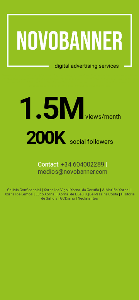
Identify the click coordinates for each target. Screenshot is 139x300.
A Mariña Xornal (116, 190)
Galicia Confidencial (24, 190)
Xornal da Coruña (84, 190)
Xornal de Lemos (19, 194)
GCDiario (67, 198)
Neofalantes (88, 198)
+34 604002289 (82, 164)
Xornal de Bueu (71, 194)
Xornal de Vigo (56, 190)
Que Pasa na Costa (102, 194)
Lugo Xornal (46, 194)
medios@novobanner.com (72, 171)
